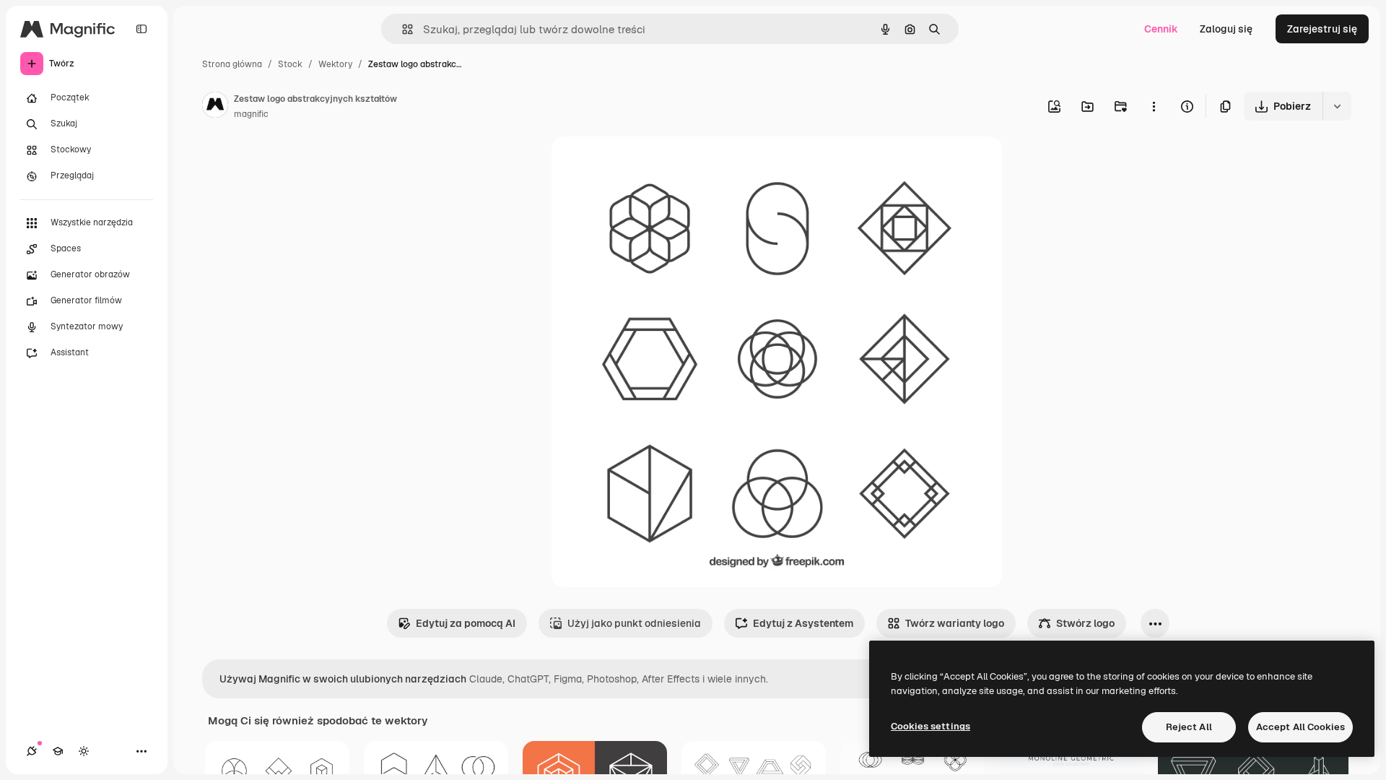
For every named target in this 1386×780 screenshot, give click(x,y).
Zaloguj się (1226, 28)
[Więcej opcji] (1153, 106)
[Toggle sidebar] (141, 28)
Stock (290, 64)
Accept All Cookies (1300, 727)
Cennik (1161, 28)
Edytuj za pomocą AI (465, 623)
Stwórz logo (1085, 623)
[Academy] (57, 751)
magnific (251, 114)
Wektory (335, 64)
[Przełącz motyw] (83, 751)
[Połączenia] (31, 751)
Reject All (1189, 727)
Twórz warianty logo (954, 623)
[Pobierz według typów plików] (1336, 106)
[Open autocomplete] (402, 29)
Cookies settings (930, 726)
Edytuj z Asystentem (803, 623)
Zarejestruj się (1322, 28)
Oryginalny (651, 164)
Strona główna (232, 64)
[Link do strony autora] (215, 107)
